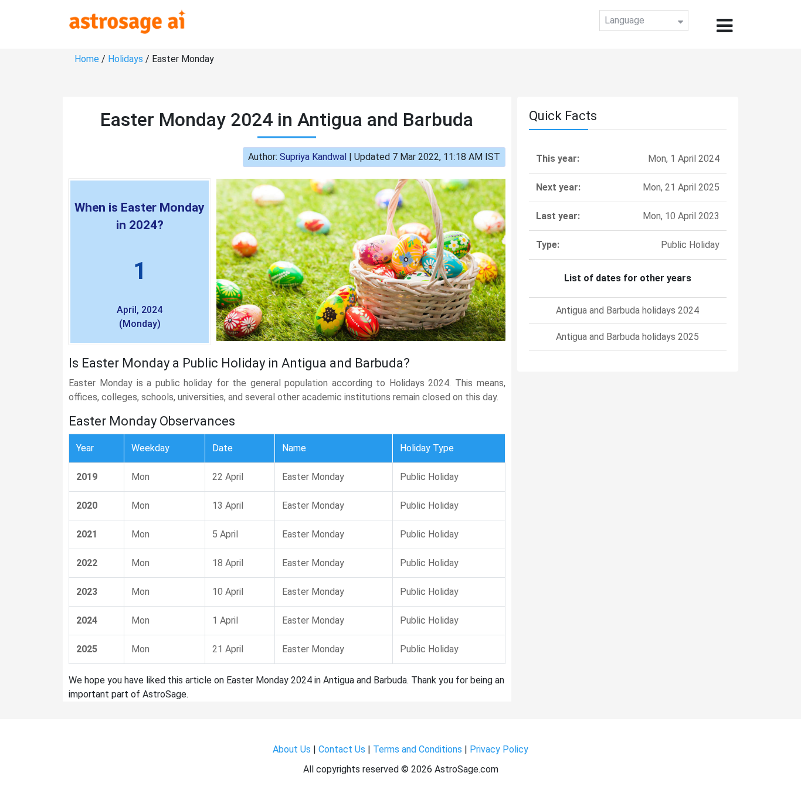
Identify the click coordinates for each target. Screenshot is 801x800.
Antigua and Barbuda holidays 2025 (627, 336)
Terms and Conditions (417, 749)
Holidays (125, 58)
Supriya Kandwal (313, 156)
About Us (292, 749)
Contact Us (341, 749)
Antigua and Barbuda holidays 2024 (627, 310)
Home (86, 58)
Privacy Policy (499, 749)
